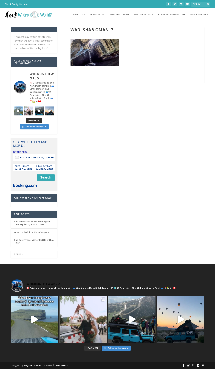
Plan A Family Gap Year (16, 4)
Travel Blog (97, 14)
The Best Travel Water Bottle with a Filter (34, 241)
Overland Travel (119, 14)
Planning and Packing (171, 14)
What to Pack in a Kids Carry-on (31, 232)
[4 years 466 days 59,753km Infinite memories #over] (49, 110)
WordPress (62, 365)
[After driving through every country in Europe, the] (18, 110)
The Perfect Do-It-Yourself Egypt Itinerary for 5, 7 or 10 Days (32, 223)
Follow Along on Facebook (33, 198)
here (44, 48)
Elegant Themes (32, 365)
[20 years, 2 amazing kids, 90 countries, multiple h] (28, 110)
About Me (79, 14)
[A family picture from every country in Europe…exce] (39, 110)
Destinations (142, 14)
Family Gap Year (199, 14)
